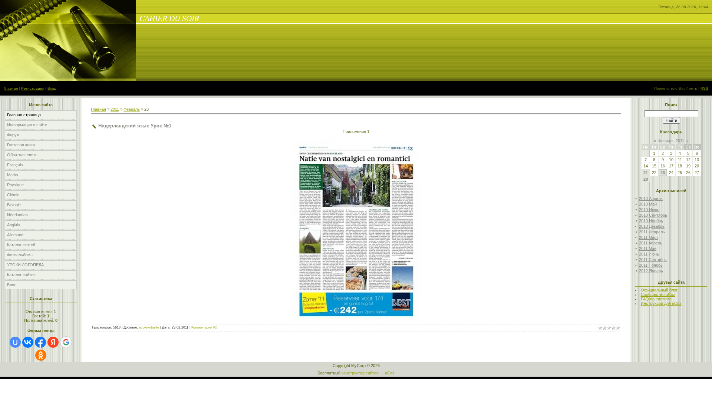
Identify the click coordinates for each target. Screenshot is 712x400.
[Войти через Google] (66, 342)
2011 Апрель (650, 243)
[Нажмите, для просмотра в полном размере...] (356, 322)
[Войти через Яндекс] (53, 342)
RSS (704, 88)
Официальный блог (659, 290)
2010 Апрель (651, 198)
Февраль (131, 109)
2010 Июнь (649, 209)
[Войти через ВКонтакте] (27, 342)
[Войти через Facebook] (40, 342)
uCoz (390, 373)
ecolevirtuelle (149, 327)
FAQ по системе (656, 299)
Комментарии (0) (204, 327)
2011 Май (647, 248)
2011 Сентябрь (653, 259)
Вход (51, 88)
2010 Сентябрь (653, 215)
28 (645, 179)
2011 (115, 109)
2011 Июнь (649, 254)
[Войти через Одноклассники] (40, 355)
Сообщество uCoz (658, 294)
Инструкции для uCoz (661, 303)
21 (645, 172)
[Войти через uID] (15, 342)
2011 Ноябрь (651, 265)
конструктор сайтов (360, 373)
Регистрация (32, 88)
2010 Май (648, 204)
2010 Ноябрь (651, 221)
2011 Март (648, 237)
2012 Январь (651, 271)
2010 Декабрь (652, 226)
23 (662, 172)
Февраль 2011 (671, 141)
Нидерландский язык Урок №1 (134, 126)
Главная (11, 88)
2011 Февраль (652, 232)
